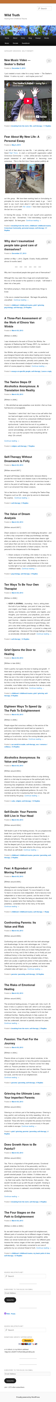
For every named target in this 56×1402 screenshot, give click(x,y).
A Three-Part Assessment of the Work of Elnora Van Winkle (22, 322)
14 (49, 585)
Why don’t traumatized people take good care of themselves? (20, 245)
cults (13, 801)
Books (46, 38)
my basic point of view (41, 1253)
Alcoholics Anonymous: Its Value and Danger (22, 759)
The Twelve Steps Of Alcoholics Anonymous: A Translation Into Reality (21, 386)
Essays (38, 38)
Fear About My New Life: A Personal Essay (21, 139)
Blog (30, 38)
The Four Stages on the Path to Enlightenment (19, 1214)
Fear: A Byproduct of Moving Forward (18, 870)
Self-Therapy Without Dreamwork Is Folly (18, 459)
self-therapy (37, 126)
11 (49, 61)
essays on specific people (21, 371)
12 (49, 1213)
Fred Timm (13, 153)
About (15, 38)
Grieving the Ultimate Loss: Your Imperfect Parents (22, 1095)
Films (23, 38)
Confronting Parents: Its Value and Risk (20, 924)
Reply (46, 912)
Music (7, 43)
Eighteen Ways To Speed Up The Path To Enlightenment (22, 708)
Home (7, 38)
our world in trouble (18, 744)
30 (49, 923)
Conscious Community (12, 228)
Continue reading (33, 220)
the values (27, 206)
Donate (15, 43)
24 (49, 242)
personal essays (28, 228)
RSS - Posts (10, 1314)
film (31, 126)
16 (49, 758)
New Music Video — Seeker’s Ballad (17, 62)
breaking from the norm (20, 126)
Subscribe (10, 1300)
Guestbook (26, 43)
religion (14, 446)
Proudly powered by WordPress (28, 1397)
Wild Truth (12, 15)
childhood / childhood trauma (40, 225)
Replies (47, 126)
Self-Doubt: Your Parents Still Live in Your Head (20, 814)
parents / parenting (40, 855)
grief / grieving (38, 305)
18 (49, 707)
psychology (8, 307)
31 (49, 137)
